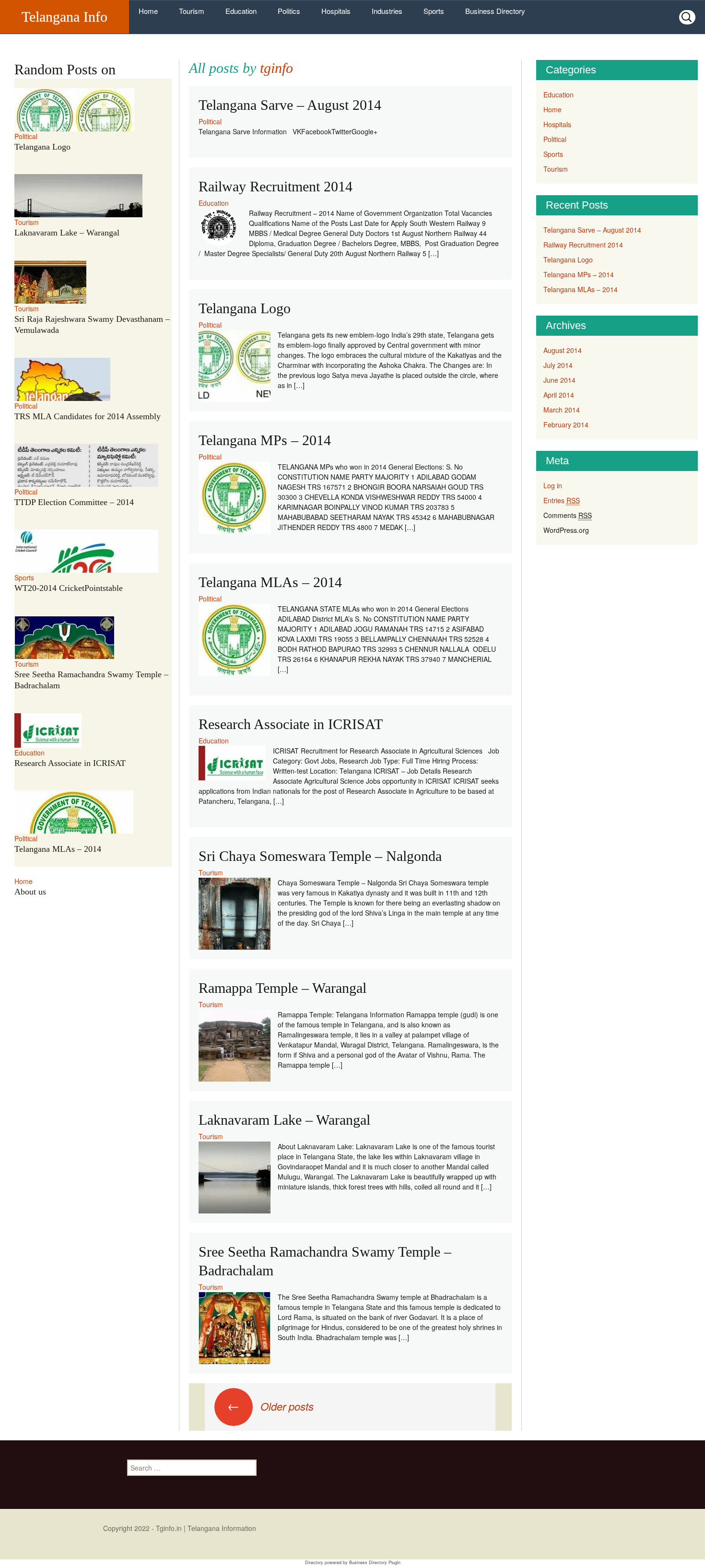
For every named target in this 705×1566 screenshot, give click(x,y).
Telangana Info (64, 16)
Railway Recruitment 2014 (275, 186)
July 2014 (558, 365)
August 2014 (562, 350)
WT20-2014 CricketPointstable (68, 588)
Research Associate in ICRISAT (291, 724)
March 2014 (561, 409)
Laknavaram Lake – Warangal (284, 1120)
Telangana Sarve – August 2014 (290, 105)
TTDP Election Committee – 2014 (74, 502)
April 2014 (558, 395)
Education (241, 11)
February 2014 (565, 424)
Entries (561, 500)
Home (148, 11)
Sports (433, 11)
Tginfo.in (169, 1528)
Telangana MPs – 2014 (265, 440)
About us (30, 891)
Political (210, 121)
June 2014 (559, 380)
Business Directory (495, 11)
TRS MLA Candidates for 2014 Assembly (87, 416)
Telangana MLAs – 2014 (270, 582)
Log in (552, 485)
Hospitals (336, 11)
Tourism (191, 11)
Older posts (270, 1406)
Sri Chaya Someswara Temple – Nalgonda (320, 856)
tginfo (276, 68)
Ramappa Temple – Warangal (282, 988)
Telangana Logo (245, 308)
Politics (289, 11)
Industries (387, 11)
